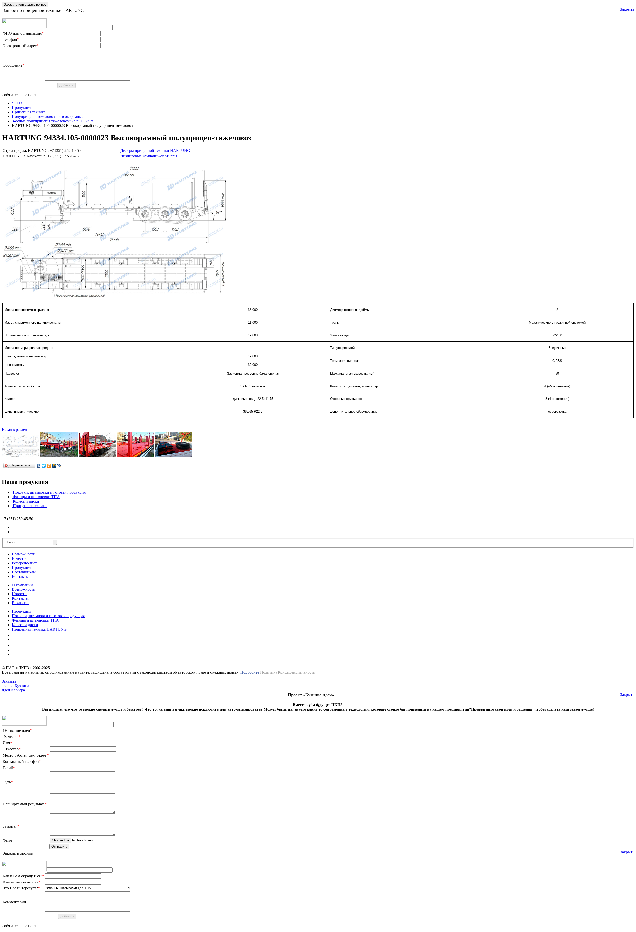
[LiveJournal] (59, 465)
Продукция (21, 107)
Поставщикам (24, 572)
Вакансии (20, 603)
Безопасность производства (35, 645)
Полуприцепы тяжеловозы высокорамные (47, 116)
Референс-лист (24, 563)
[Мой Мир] (54, 465)
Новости (19, 594)
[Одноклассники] (49, 465)
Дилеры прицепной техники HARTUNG (155, 150)
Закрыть (627, 9)
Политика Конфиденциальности (287, 672)
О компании (22, 585)
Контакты (20, 576)
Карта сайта (22, 654)
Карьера (18, 690)
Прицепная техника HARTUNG (39, 629)
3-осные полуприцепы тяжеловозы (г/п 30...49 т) (53, 121)
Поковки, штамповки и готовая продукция (49, 492)
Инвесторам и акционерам (34, 650)
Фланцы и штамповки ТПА (36, 497)
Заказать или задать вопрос (25, 4)
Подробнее (249, 672)
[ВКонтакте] (38, 465)
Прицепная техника (29, 112)
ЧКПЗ (17, 103)
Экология (20, 640)
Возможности (23, 554)
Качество (19, 558)
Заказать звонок (9, 683)
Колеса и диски (26, 501)
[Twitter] (43, 465)
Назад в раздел (14, 429)
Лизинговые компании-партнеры (148, 156)
